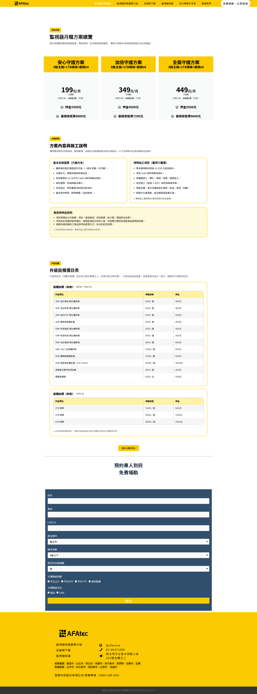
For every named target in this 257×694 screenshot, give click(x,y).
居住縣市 (53, 536)
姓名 (50, 495)
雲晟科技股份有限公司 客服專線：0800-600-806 (87, 675)
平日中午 (68, 581)
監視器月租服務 (102, 3)
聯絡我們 (206, 3)
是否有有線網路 (56, 563)
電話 (50, 509)
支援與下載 (150, 3)
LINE (61, 592)
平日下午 (82, 581)
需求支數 (53, 549)
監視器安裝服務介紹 (127, 3)
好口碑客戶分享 (187, 3)
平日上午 (55, 581)
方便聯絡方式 (55, 587)
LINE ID (52, 522)
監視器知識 (167, 3)
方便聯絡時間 (55, 576)
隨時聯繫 (96, 581)
